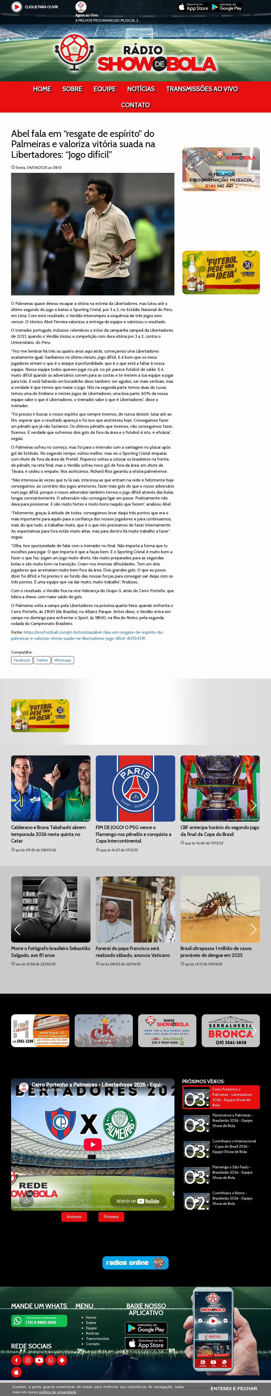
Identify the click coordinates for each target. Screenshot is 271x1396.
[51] (221, 272)
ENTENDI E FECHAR (234, 1388)
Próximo (111, 1216)
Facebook (22, 660)
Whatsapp (63, 660)
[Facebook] (16, 1364)
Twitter (42, 660)
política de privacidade (57, 1392)
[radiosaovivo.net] (135, 1262)
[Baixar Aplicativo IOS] (194, 10)
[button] (188, 169)
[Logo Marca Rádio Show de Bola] (135, 52)
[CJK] (40, 1030)
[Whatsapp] (50, 1364)
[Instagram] (27, 1364)
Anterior (74, 1216)
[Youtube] (39, 1364)
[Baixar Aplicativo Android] (226, 10)
